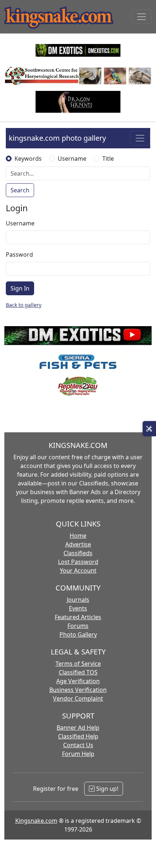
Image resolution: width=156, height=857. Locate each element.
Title (108, 159)
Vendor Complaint (78, 698)
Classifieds (78, 553)
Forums (78, 626)
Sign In (20, 288)
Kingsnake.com (36, 821)
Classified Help (78, 736)
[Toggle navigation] (141, 16)
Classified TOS (78, 672)
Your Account (78, 570)
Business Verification (78, 690)
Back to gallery (23, 304)
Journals (78, 600)
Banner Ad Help (78, 728)
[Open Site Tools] (149, 428)
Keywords (28, 159)
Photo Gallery (78, 634)
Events (78, 608)
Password (19, 255)
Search (20, 190)
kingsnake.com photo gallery (57, 138)
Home (78, 536)
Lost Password (78, 562)
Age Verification (78, 681)
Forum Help (78, 754)
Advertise (78, 544)
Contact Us (78, 745)
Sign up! (106, 789)
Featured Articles (78, 617)
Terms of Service (78, 664)
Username (72, 159)
